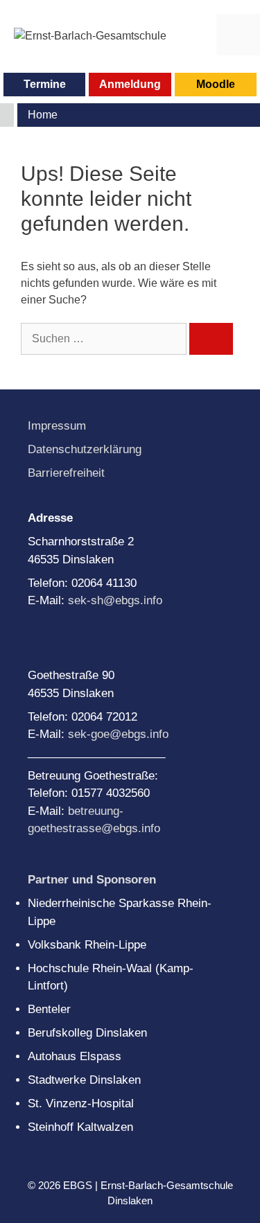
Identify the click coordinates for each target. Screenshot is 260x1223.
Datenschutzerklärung (84, 449)
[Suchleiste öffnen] (194, 34)
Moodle (215, 84)
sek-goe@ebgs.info (118, 734)
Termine (45, 84)
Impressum (57, 425)
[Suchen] (211, 339)
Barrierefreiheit (66, 472)
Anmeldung (130, 84)
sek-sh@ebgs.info (115, 600)
